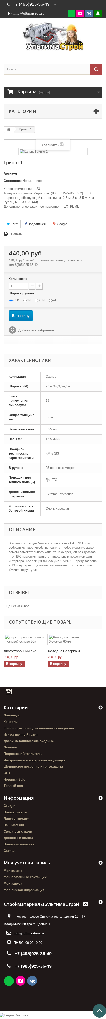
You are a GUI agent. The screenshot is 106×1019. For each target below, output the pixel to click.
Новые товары (15, 812)
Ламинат (10, 747)
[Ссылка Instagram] (21, 981)
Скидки (9, 806)
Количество (18, 279)
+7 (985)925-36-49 (33, 966)
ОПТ (7, 773)
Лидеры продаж (16, 818)
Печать (16, 234)
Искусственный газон (21, 734)
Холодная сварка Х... (65, 651)
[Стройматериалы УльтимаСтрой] (53, 36)
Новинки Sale (14, 779)
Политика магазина (19, 844)
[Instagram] (80, 13)
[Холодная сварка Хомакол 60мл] (69, 639)
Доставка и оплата (18, 838)
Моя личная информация (24, 890)
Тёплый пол (13, 786)
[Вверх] (99, 1011)
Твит (14, 224)
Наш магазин (14, 825)
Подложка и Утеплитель (23, 754)
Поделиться (36, 224)
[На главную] (9, 130)
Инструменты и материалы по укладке (34, 760)
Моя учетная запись (27, 863)
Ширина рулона (22, 293)
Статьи (9, 851)
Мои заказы (13, 871)
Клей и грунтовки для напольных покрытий (39, 728)
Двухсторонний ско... (21, 651)
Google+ (62, 224)
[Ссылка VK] (32, 981)
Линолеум (12, 715)
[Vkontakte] (89, 13)
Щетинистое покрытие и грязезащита (33, 766)
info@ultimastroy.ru (29, 933)
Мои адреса (13, 883)
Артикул (10, 173)
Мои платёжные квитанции (25, 877)
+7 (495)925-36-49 (31, 4)
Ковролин (11, 722)
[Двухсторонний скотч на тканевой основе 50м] (26, 639)
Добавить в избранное (36, 330)
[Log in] (97, 13)
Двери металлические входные (29, 741)
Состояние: (13, 180)
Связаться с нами (18, 831)
